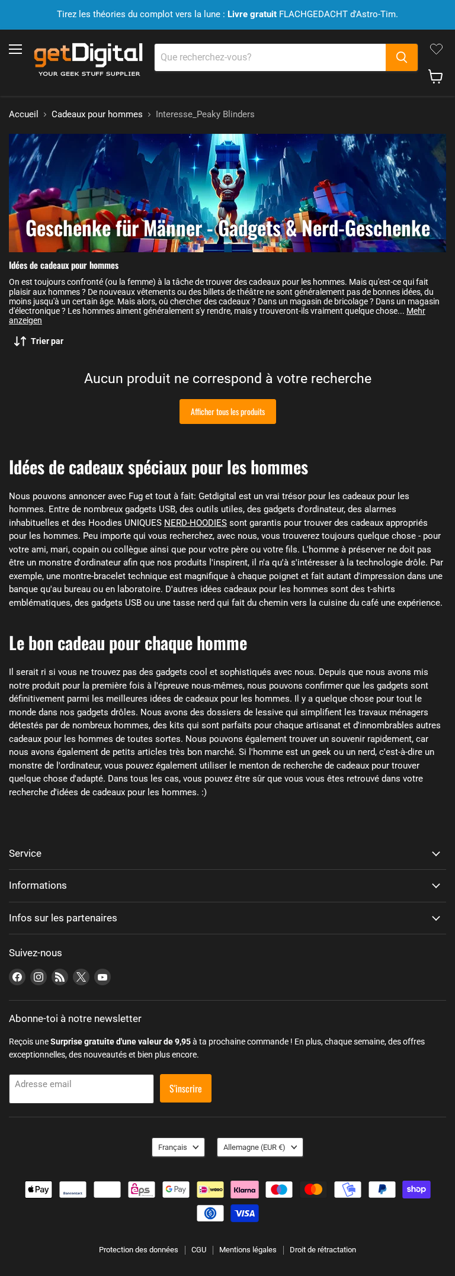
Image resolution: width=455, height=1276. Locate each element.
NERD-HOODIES (195, 523)
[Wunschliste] (436, 49)
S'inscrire (185, 1088)
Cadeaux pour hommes (97, 115)
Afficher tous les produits (228, 411)
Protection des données (138, 1249)
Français (172, 1147)
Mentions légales (248, 1249)
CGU (198, 1249)
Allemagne (254, 1147)
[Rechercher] (402, 57)
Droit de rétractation (323, 1249)
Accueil (24, 115)
